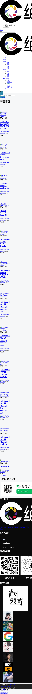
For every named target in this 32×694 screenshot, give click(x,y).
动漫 (4, 61)
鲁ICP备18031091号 (7, 686)
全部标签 (2, 97)
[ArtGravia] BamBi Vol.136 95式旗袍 (5, 273)
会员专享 (6, 27)
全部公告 (4, 475)
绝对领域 (12, 684)
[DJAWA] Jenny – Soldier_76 (4, 185)
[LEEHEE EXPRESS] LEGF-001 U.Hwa (4, 125)
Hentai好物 (6, 78)
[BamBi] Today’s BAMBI (3, 213)
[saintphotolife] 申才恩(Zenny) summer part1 (6, 340)
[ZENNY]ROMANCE (9, 467)
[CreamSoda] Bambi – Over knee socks (5, 155)
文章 (4, 69)
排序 (2, 93)
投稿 (1, 92)
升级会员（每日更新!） (10, 25)
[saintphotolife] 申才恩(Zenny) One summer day (6, 407)
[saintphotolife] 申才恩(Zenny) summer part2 (6, 306)
